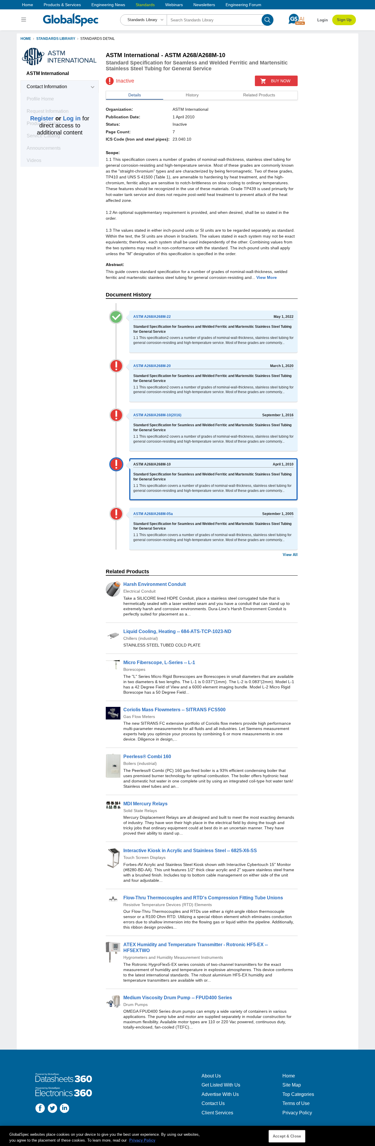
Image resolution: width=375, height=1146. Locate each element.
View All (290, 554)
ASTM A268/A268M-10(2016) (157, 415)
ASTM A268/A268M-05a (153, 514)
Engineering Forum (243, 4)
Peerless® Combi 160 (147, 756)
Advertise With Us (220, 1094)
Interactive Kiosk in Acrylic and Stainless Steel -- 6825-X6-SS (190, 850)
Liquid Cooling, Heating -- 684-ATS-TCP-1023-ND (177, 631)
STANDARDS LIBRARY (55, 39)
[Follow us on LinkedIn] (64, 1109)
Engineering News (108, 4)
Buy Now (280, 81)
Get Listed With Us (221, 1084)
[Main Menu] (24, 20)
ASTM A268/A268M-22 (152, 317)
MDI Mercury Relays (145, 803)
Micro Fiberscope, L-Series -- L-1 (159, 662)
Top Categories (298, 1094)
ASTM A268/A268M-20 (152, 366)
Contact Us (213, 1103)
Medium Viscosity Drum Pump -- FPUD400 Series (177, 997)
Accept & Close (287, 1136)
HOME (26, 39)
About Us (211, 1075)
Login (322, 20)
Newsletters (204, 4)
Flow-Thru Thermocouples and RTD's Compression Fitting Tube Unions (203, 897)
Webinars (174, 4)
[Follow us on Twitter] (52, 1109)
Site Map (291, 1084)
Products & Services (62, 4)
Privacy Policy (297, 1112)
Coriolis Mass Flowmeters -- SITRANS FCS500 (174, 709)
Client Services (217, 1112)
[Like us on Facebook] (40, 1109)
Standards (145, 4)
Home (27, 4)
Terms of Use (296, 1103)
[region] (187, 1136)
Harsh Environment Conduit (154, 584)
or (55, 118)
